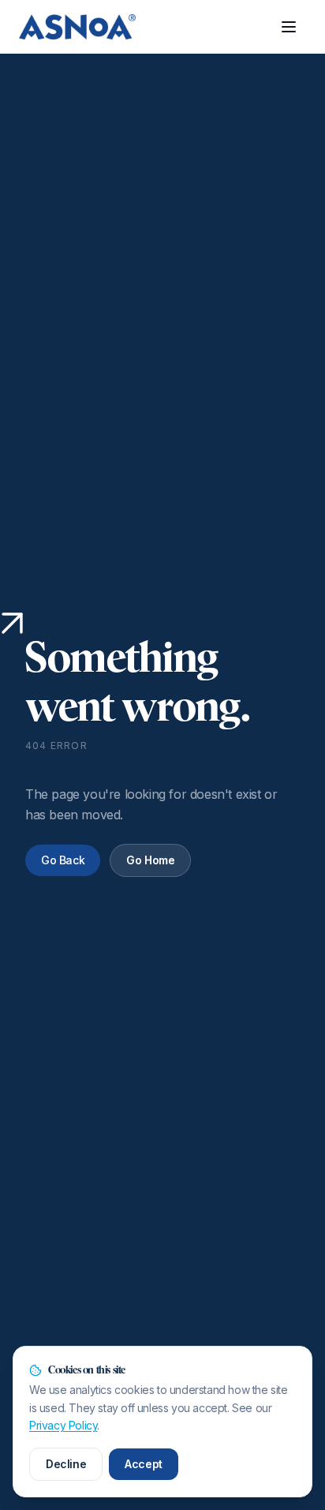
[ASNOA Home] (77, 26)
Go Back (62, 860)
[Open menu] (288, 26)
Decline (66, 1464)
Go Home (150, 860)
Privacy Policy (63, 1425)
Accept (143, 1464)
